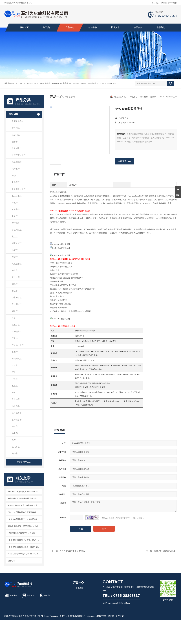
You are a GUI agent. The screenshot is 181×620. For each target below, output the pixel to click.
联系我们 (173, 3)
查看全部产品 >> (24, 462)
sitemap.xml (92, 616)
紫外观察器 (17, 419)
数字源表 (16, 223)
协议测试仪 (17, 230)
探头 (14, 372)
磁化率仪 (16, 447)
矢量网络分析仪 (19, 189)
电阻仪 (15, 236)
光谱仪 (15, 250)
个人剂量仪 (17, 148)
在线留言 (164, 3)
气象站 (15, 338)
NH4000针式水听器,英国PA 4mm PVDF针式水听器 (24, 491)
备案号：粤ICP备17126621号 (72, 616)
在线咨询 (122, 161)
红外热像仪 (17, 331)
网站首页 (24, 27)
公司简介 (13, 595)
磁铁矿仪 (16, 324)
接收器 (15, 426)
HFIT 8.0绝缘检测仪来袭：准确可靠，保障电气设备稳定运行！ (24, 547)
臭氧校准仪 (17, 263)
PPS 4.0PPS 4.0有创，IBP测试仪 (82, 83)
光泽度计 (16, 169)
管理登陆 (120, 616)
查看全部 (11, 561)
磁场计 (15, 175)
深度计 (15, 202)
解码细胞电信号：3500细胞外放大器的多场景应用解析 (24, 526)
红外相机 (16, 128)
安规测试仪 (17, 304)
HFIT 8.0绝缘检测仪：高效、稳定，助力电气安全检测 (24, 540)
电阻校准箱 (17, 196)
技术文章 (115, 27)
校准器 (15, 141)
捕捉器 (15, 270)
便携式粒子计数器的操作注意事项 (22, 512)
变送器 (15, 291)
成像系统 (16, 209)
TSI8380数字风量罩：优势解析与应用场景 (24, 505)
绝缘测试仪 (17, 162)
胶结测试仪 (17, 358)
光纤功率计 (17, 406)
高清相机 (16, 135)
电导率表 (16, 182)
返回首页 (155, 3)
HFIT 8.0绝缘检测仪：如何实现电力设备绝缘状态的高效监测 (24, 519)
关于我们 (47, 27)
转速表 (15, 365)
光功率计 (16, 453)
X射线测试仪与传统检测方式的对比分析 (24, 498)
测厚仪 (15, 284)
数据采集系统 (18, 121)
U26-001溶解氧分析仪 (164, 551)
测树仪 (15, 311)
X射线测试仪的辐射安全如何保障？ (22, 533)
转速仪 (15, 379)
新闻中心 (92, 27)
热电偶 (15, 433)
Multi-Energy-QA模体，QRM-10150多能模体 (24, 554)
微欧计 (15, 257)
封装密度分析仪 (19, 155)
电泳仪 (15, 216)
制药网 (111, 616)
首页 (125, 97)
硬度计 (15, 352)
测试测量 (13, 114)
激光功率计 (17, 399)
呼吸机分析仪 (18, 345)
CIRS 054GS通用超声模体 (72, 551)
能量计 (15, 392)
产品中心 (70, 27)
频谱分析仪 (17, 243)
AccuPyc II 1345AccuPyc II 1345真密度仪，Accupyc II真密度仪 (42, 83)
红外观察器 (17, 413)
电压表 (15, 386)
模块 (14, 318)
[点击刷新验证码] (92, 517)
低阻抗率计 (17, 277)
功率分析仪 (17, 297)
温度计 (15, 440)
